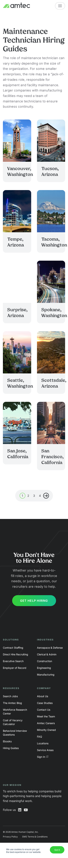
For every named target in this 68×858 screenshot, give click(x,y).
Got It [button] (57, 849)
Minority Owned (46, 729)
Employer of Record (14, 667)
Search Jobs (10, 696)
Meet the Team (46, 716)
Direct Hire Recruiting (15, 654)
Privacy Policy (10, 836)
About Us (42, 696)
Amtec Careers (46, 723)
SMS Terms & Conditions (35, 836)
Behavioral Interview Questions (15, 732)
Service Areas (45, 750)
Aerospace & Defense (50, 647)
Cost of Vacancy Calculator (12, 722)
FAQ (39, 736)
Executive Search (13, 661)
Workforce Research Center (15, 711)
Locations (42, 743)
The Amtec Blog (12, 702)
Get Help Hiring (34, 600)
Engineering (44, 667)
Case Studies (45, 702)
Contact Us (43, 709)
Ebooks (7, 741)
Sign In (41, 756)
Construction (44, 661)
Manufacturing (45, 674)
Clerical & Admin (46, 654)
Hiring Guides (11, 748)
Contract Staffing (13, 647)
